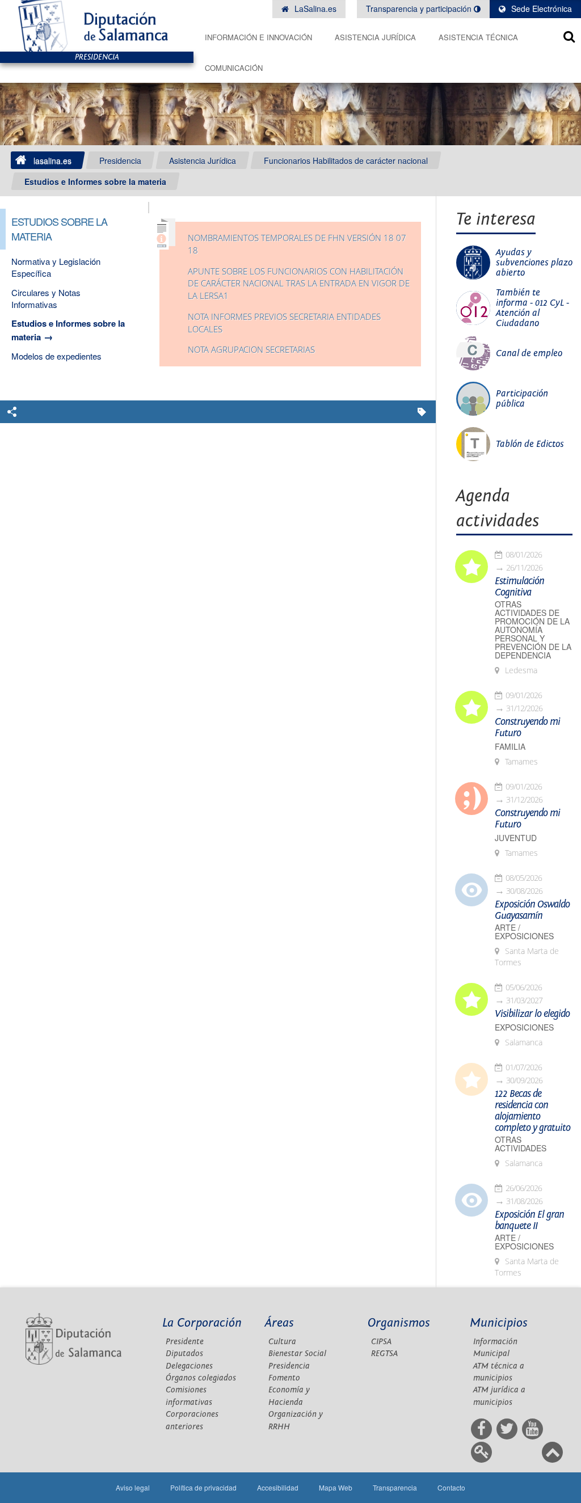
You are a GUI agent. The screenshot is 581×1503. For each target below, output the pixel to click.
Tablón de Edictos (530, 444)
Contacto (451, 1487)
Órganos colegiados (201, 1378)
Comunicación (234, 67)
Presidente (185, 1341)
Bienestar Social (297, 1353)
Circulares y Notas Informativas (46, 298)
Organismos (399, 1323)
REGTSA (384, 1353)
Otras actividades (520, 1143)
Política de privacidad (203, 1487)
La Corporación (202, 1323)
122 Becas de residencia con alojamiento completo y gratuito (532, 1111)
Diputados (184, 1353)
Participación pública (522, 399)
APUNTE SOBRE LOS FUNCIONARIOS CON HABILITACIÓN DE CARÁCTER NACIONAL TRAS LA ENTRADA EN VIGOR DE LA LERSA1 (299, 283)
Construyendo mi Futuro (527, 727)
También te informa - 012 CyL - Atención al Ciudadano (532, 308)
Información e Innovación (258, 37)
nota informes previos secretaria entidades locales (284, 323)
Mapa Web (335, 1487)
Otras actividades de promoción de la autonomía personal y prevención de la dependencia (533, 630)
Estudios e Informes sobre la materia (95, 181)
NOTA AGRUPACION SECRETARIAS (251, 350)
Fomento (284, 1378)
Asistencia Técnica (478, 37)
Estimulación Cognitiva (519, 587)
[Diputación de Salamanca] (96, 26)
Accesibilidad (277, 1487)
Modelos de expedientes (56, 356)
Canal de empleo (529, 353)
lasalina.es (52, 160)
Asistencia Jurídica (375, 37)
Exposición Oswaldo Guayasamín (532, 910)
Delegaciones (189, 1366)
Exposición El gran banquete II (529, 1220)
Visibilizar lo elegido (532, 1014)
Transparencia (395, 1487)
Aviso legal (133, 1487)
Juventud (516, 838)
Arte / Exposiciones (524, 931)
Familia (510, 746)
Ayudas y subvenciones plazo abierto (534, 262)
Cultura (282, 1341)
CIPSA (381, 1341)
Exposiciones (524, 1027)
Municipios (499, 1323)
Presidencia (120, 160)
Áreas (279, 1323)
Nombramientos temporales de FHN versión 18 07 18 (297, 244)
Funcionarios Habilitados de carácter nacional (346, 160)
